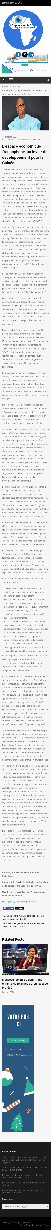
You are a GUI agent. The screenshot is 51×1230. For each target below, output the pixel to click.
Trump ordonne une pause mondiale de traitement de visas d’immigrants (25, 1168)
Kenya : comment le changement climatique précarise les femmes (22, 1191)
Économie (25, 139)
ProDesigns (43, 1225)
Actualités (15, 139)
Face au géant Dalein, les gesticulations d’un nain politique (24, 1183)
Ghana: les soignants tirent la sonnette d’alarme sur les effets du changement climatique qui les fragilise (24, 1160)
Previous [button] (23, 972)
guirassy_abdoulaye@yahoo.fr (21, 901)
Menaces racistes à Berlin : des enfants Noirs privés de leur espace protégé (25, 983)
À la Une (6, 139)
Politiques (35, 139)
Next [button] (48, 972)
